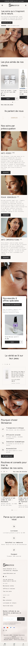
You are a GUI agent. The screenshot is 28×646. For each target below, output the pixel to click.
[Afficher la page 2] (13, 102)
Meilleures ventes (8, 585)
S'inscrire (20, 619)
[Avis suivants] (9, 364)
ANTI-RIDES (8, 153)
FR (3, 630)
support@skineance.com (9, 573)
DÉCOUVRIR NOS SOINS (6, 22)
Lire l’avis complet (15, 379)
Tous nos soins (7, 591)
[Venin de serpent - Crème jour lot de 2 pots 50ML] (10, 79)
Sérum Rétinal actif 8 (11, 336)
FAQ (4, 597)
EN (6, 630)
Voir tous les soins (7, 104)
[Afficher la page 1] (12, 102)
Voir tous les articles (20, 471)
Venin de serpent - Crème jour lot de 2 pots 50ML (8, 91)
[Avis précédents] (3, 364)
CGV (21, 638)
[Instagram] (6, 576)
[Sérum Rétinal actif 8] (14, 324)
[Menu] (2, 5)
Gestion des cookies (19, 639)
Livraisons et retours (9, 603)
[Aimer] (16, 98)
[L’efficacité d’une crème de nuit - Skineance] (9, 485)
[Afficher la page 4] (15, 102)
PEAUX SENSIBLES (10, 197)
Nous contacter (7, 600)
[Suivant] (6, 471)
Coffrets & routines (9, 588)
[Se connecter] (26, 5)
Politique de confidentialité (11, 638)
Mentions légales (8, 639)
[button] (5, 172)
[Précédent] (1, 471)
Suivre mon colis (8, 605)
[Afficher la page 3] (14, 102)
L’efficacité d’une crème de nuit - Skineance (8, 499)
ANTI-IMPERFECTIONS (11, 240)
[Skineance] (14, 5)
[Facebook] (4, 576)
